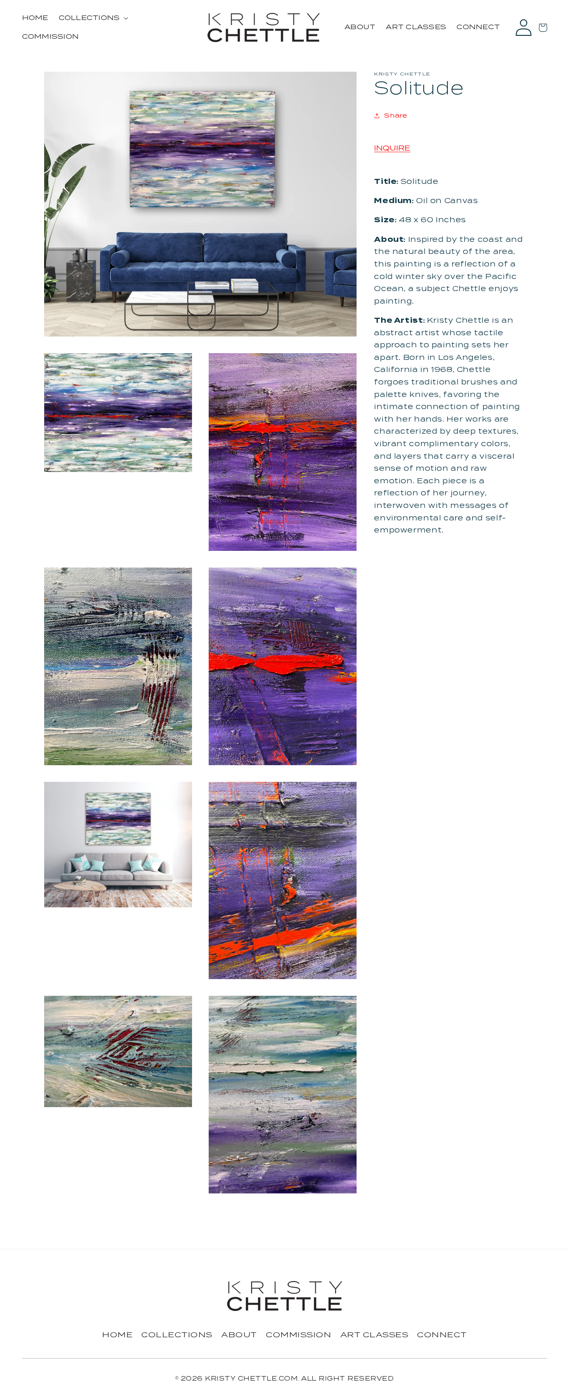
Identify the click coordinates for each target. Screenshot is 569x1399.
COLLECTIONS (176, 1334)
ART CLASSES (374, 1334)
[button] (92, 18)
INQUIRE (392, 148)
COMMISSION (298, 1334)
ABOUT (239, 1334)
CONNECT (442, 1334)
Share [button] (395, 115)
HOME (117, 1334)
